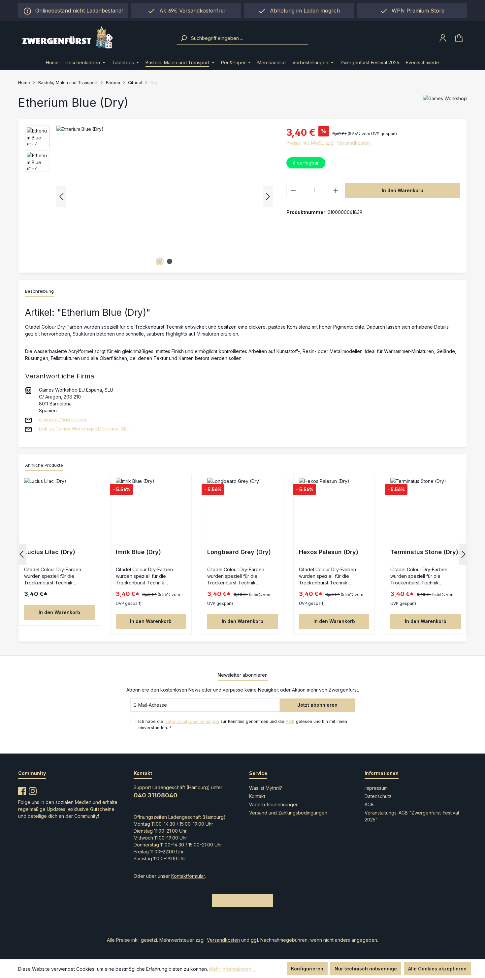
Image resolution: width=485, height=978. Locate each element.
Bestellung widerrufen (242, 900)
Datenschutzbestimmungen (192, 721)
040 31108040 (156, 795)
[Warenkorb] (459, 38)
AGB (290, 721)
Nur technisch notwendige (366, 968)
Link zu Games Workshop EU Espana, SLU (84, 428)
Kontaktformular (188, 876)
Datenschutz (378, 796)
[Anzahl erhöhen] (336, 190)
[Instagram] (33, 790)
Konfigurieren (307, 968)
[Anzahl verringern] (293, 190)
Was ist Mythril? (265, 788)
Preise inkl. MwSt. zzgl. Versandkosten (328, 143)
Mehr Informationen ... (232, 969)
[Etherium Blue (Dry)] (164, 196)
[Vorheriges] (61, 196)
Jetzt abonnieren (317, 705)
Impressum (376, 788)
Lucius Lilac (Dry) (49, 551)
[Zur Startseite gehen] (93, 38)
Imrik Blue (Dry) (138, 551)
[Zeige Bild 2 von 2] (169, 261)
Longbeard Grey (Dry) (239, 551)
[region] (299, 10)
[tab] (39, 291)
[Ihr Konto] (443, 37)
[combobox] (249, 38)
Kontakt (257, 796)
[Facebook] (22, 790)
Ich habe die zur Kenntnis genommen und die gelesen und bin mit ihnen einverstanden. (242, 724)
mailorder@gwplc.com (63, 419)
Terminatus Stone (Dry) (424, 551)
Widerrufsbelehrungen (274, 804)
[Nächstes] (268, 196)
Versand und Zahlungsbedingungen (288, 812)
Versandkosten (223, 940)
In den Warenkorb (402, 190)
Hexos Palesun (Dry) (328, 551)
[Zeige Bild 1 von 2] (159, 261)
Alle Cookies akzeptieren (437, 968)
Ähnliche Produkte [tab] (44, 465)
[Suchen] (183, 38)
